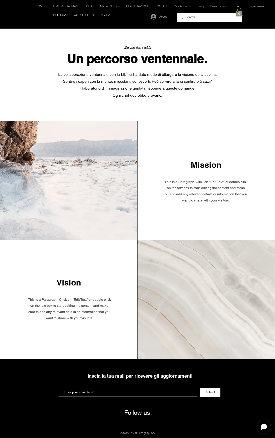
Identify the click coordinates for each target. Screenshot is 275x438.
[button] (239, 12)
